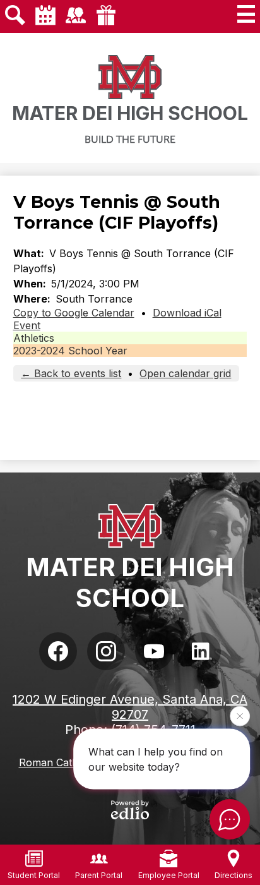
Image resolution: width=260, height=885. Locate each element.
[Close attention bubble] (240, 716)
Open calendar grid (185, 373)
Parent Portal (98, 875)
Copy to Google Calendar (73, 312)
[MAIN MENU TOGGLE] (246, 14)
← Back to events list (71, 373)
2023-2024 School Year (70, 350)
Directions (233, 875)
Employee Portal (168, 875)
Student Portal (34, 875)
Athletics (33, 338)
